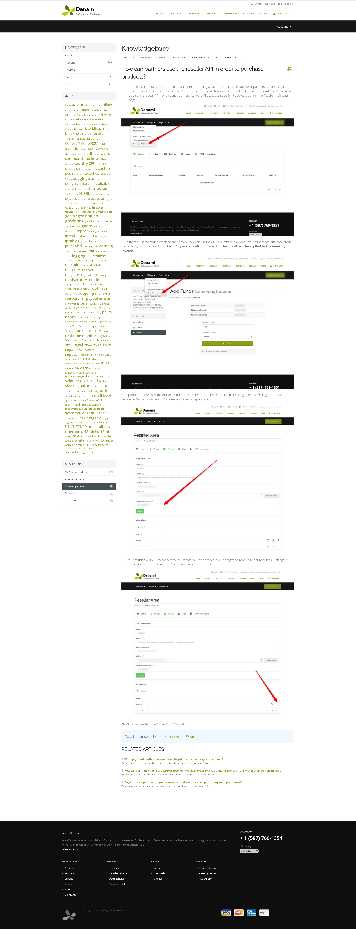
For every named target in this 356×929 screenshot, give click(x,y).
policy (98, 312)
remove (104, 344)
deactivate (94, 173)
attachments (79, 119)
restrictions (71, 359)
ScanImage (90, 372)
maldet (100, 255)
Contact (248, 13)
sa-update (94, 368)
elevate (94, 198)
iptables (72, 240)
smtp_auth (97, 390)
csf (85, 169)
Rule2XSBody (93, 363)
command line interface (86, 158)
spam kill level (98, 395)
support (99, 408)
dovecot (72, 198)
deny (69, 183)
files (89, 207)
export (71, 207)
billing (68, 129)
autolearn (100, 119)
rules (104, 363)
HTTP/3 (76, 226)
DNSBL (84, 193)
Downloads (71, 493)
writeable (70, 445)
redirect (88, 340)
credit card (74, 168)
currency (92, 169)
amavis (84, 109)
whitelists (83, 440)
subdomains (71, 408)
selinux (71, 380)
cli (90, 153)
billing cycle (78, 129)
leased (68, 251)
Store (264, 13)
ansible (71, 114)
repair (70, 349)
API (100, 114)
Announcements (74, 479)
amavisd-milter (99, 110)
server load (88, 380)
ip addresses (95, 236)
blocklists (73, 133)
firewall (98, 207)
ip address (82, 236)
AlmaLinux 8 (71, 110)
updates (108, 427)
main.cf (90, 256)
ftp (110, 211)
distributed (97, 188)
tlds (78, 418)
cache (85, 138)
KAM (85, 246)
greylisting (74, 220)
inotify (104, 231)
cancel (96, 138)
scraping (99, 376)
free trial (92, 211)
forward (69, 211)
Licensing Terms (207, 873)
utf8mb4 (104, 431)
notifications (97, 284)
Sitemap (158, 878)
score (91, 376)
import (82, 230)
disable (104, 183)
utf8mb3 (88, 431)
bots (90, 134)
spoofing (70, 404)
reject (78, 344)
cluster (107, 154)
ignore (86, 225)
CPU (92, 163)
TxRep (77, 422)
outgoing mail (90, 293)
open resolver (84, 288)
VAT (74, 436)
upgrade (72, 431)
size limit (98, 386)
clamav (87, 148)
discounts (82, 189)
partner (78, 298)
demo (101, 179)
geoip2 (71, 215)
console (69, 164)
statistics (86, 404)
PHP (80, 307)
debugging (78, 178)
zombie (89, 452)
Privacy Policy (205, 878)
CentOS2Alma (93, 143)
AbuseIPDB (87, 104)
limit (90, 250)
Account (283, 26)
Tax (96, 413)
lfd (74, 251)
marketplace (91, 260)
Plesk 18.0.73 (89, 307)
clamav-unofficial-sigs (76, 154)
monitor (95, 279)
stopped (96, 404)
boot (84, 134)
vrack (90, 436)
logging (78, 255)
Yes (176, 737)
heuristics (107, 221)
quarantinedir (99, 326)
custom (104, 168)
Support (212, 13)
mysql (68, 284)
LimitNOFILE (101, 251)
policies (90, 312)
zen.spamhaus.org (75, 452)
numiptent (70, 288)
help (99, 221)
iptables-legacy (88, 241)
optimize (100, 288)
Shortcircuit (104, 381)
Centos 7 (72, 143)
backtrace (70, 124)
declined (92, 179)
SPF (102, 400)
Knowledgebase (147, 57)
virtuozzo (82, 436)
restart (105, 354)
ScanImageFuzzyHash (76, 376)
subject (83, 408)
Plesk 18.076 (103, 307)
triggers (69, 422)
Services (194, 13)
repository (88, 350)
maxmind (73, 264)
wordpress (107, 440)
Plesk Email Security (75, 312)
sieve (69, 385)
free (85, 211)
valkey (68, 436)
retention (96, 359)
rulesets (69, 368)
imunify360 (94, 231)
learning (105, 245)
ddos (81, 174)
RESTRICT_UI (84, 359)
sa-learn (81, 368)
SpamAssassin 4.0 (90, 400)
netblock (76, 284)
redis (96, 340)
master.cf (103, 260)
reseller (91, 354)
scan (81, 372)
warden (107, 436)
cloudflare (98, 154)
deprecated (80, 184)
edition (83, 199)
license (81, 251)
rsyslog (81, 363)
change (69, 149)
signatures (84, 385)
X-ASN (79, 445)
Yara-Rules (87, 448)
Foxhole (78, 211)
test (102, 412)
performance (72, 303)
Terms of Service (207, 868)
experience (97, 203)
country (81, 163)
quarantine (82, 325)
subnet (91, 408)
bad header (82, 124)
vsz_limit (98, 436)
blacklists (93, 128)
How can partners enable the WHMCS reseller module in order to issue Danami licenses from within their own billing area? (203, 770)
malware (69, 260)
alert (99, 105)
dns (76, 194)
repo (79, 350)
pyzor (68, 326)
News (271, 3)
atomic (68, 119)
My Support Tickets (76, 472)
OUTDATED (71, 293)
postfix (86, 317)
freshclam (103, 211)
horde (68, 226)
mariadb (79, 260)
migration (88, 274)
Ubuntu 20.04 (88, 422)
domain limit (105, 194)
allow (107, 104)
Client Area (283, 13)
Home (159, 13)
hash (93, 221)
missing (102, 275)
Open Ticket (72, 500)
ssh (78, 404)
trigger (106, 418)
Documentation (117, 878)
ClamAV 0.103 (100, 149)
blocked (106, 129)
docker (94, 194)
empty (68, 203)
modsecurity (76, 279)
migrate (72, 274)
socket (68, 396)
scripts (108, 376)
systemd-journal (79, 412)
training (87, 417)
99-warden (70, 105)
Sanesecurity (71, 372)
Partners (231, 13)
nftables (86, 284)
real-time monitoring (83, 335)
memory (72, 269)
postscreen (84, 321)
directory (92, 184)
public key (105, 321)
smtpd (83, 391)
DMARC (69, 194)
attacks (90, 119)
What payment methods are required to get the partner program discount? (173, 759)
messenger (90, 269)
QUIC (68, 331)
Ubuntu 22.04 (103, 422)
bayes (103, 123)
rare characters (88, 330)
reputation (74, 354)
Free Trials (287, 3)
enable (76, 203)
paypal (92, 298)
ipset (105, 236)
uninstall (95, 426)
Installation (115, 868)
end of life (85, 203)
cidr (76, 148)
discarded (70, 189)
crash (99, 164)
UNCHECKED (76, 426)
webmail (69, 440)
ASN (107, 114)
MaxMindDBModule (92, 265)
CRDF (106, 164)
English (258, 3)
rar (73, 331)
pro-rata (95, 321)
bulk (77, 139)
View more (68, 849)
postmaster (71, 321)
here (180, 564)
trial (98, 417)
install (70, 235)
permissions (90, 303)
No (191, 737)
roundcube (71, 363)
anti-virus (83, 115)
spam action (79, 396)
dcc (68, 173)
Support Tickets (117, 884)
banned (93, 124)
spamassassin (72, 400)
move (106, 280)
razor (106, 331)
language (93, 246)
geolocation (88, 215)
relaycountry (90, 345)
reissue (69, 345)
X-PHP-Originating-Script (95, 445)
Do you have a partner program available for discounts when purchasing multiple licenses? (183, 782)
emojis (106, 198)
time (109, 413)
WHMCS (96, 440)
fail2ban (82, 207)
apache (93, 115)
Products (175, 13)
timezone (70, 418)
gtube (87, 221)
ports (79, 317)
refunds (104, 340)
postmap (96, 317)
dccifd (74, 174)
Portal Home (127, 57)
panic (68, 298)
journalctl (73, 245)
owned (106, 293)
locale (68, 256)
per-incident (104, 298)
